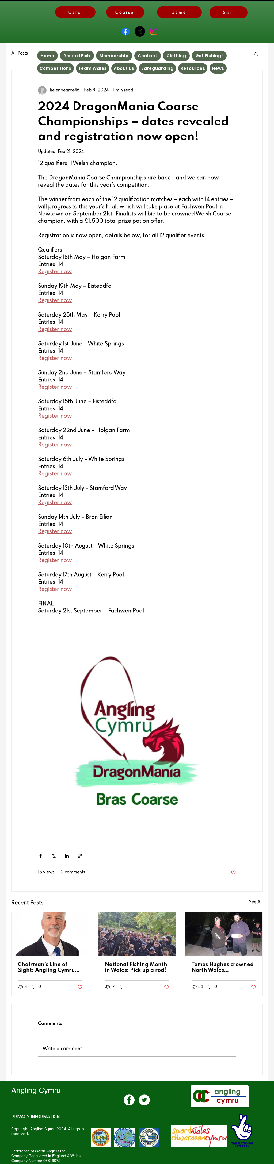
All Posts (19, 53)
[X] (140, 31)
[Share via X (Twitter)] (53, 855)
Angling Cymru (36, 1090)
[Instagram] (154, 31)
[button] (255, 54)
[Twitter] (144, 1099)
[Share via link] (79, 855)
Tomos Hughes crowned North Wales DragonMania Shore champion (223, 967)
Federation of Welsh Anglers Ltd (38, 1151)
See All (256, 902)
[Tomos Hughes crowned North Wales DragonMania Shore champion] (223, 934)
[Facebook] (125, 31)
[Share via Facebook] (40, 855)
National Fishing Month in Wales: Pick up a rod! (136, 967)
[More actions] (233, 90)
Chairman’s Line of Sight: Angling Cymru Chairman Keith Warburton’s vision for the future (47, 967)
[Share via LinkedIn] (66, 855)
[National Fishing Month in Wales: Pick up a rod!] (137, 934)
